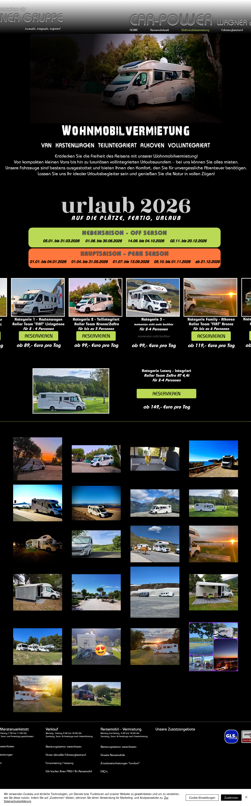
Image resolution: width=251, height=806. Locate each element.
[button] (153, 336)
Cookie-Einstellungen (202, 798)
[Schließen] (246, 797)
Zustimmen (231, 798)
